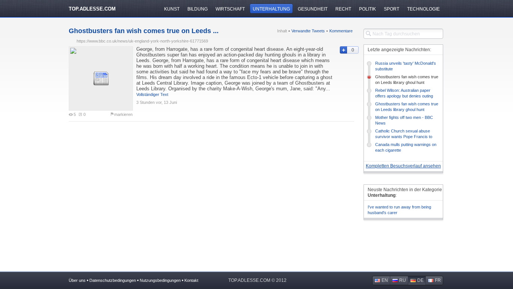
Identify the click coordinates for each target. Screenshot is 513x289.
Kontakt (191, 280)
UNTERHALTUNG (271, 9)
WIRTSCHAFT (230, 9)
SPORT (391, 9)
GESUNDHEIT (312, 9)
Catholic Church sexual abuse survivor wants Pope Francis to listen (403, 134)
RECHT (343, 9)
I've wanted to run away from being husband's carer (399, 210)
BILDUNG (197, 9)
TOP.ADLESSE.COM (92, 9)
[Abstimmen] (343, 50)
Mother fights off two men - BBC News (404, 120)
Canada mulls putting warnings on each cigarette (405, 147)
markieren (123, 114)
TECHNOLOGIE (423, 9)
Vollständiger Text (152, 94)
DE (420, 280)
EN (385, 280)
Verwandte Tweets (308, 31)
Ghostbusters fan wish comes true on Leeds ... (144, 31)
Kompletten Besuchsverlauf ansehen (403, 166)
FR (438, 280)
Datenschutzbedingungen (112, 280)
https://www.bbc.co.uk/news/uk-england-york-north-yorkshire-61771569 (142, 41)
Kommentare (341, 31)
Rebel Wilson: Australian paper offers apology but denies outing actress (404, 93)
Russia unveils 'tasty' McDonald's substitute (405, 66)
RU (402, 280)
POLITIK (367, 9)
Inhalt (282, 31)
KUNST (172, 9)
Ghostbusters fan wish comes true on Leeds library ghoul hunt (406, 80)
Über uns (77, 280)
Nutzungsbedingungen (160, 280)
